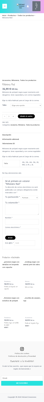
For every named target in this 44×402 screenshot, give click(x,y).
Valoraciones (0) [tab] (8, 143)
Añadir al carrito (26, 116)
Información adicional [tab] (10, 139)
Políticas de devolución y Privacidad (22, 356)
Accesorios (6, 80)
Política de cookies (22, 353)
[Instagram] (22, 349)
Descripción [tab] (6, 135)
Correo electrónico (13, 227)
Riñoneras (15, 80)
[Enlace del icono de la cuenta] (28, 6)
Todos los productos (28, 80)
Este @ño (9, 243)
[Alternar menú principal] (4, 6)
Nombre (8, 218)
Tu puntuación (12, 197)
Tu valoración (12, 203)
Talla (4, 105)
